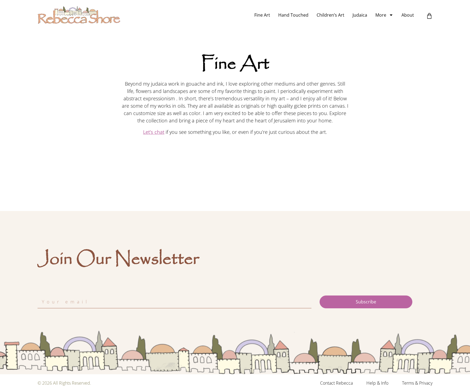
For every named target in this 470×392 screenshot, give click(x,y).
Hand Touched (293, 15)
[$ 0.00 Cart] (429, 16)
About (407, 15)
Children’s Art (330, 15)
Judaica (359, 15)
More (380, 15)
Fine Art (262, 15)
